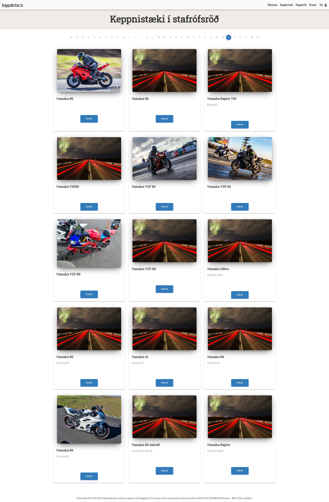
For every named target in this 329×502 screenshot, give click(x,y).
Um (321, 5)
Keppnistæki (286, 5)
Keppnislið (301, 5)
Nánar (89, 119)
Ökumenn (272, 5)
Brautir (313, 5)
